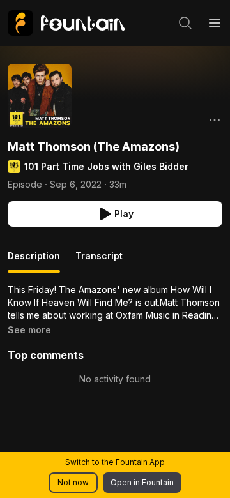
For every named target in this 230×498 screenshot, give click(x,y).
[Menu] (214, 23)
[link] (66, 23)
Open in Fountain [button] (142, 482)
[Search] (185, 23)
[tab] (34, 261)
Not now (73, 482)
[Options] (214, 120)
